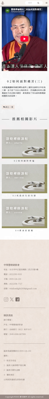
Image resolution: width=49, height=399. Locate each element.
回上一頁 (9, 107)
